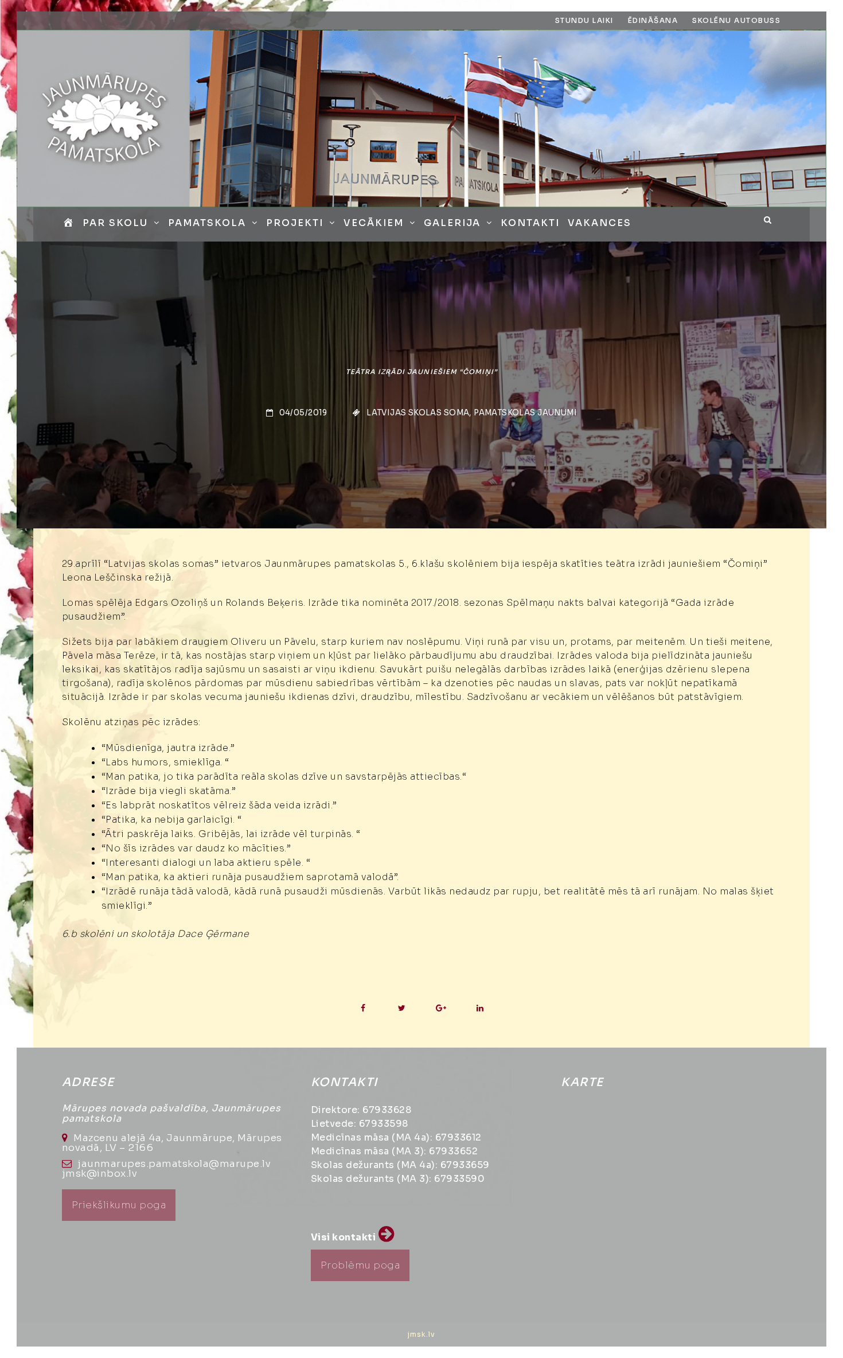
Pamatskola (207, 223)
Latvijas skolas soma (417, 413)
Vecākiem (374, 223)
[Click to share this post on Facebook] (363, 1008)
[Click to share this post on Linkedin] (480, 1008)
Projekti (294, 223)
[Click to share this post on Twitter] (402, 1008)
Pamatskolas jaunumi (525, 413)
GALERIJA (452, 223)
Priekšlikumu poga (119, 1205)
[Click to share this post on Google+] (441, 1008)
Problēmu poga (360, 1265)
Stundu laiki (584, 20)
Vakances (599, 223)
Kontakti (530, 223)
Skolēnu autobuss (736, 20)
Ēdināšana (653, 20)
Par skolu (115, 223)
